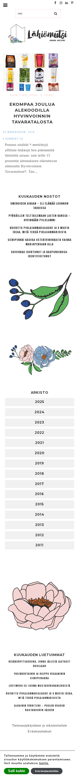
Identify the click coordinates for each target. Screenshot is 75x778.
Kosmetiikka (19, 95)
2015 (39, 504)
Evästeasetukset (39, 731)
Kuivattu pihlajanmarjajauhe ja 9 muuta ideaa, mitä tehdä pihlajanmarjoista (39, 230)
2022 (39, 433)
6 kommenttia (13, 138)
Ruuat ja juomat (42, 95)
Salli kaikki (16, 771)
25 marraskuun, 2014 (19, 132)
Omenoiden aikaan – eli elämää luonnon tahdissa (39, 205)
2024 (39, 412)
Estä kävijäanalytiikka (46, 771)
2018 (39, 474)
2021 (39, 443)
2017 (39, 484)
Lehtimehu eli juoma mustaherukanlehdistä (39, 685)
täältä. (44, 763)
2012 (39, 535)
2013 (39, 525)
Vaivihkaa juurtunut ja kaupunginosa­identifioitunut (39, 254)
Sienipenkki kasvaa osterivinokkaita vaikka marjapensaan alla (39, 242)
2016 (39, 494)
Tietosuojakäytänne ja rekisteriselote (39, 725)
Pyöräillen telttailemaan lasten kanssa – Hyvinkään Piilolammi (39, 218)
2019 (39, 463)
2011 (39, 545)
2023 (39, 422)
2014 (39, 514)
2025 (39, 402)
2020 (39, 453)
